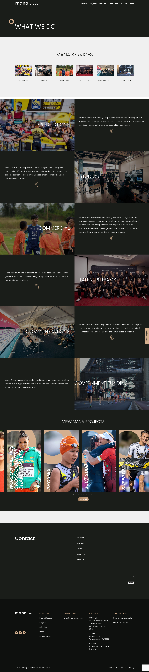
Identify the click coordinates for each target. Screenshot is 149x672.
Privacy (131, 667)
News (41, 631)
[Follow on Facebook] (16, 632)
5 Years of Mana (127, 4)
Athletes (102, 4)
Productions (23, 80)
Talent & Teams (85, 80)
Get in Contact (147, 336)
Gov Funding (126, 80)
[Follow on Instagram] (20, 632)
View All (83, 499)
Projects (93, 4)
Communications (105, 80)
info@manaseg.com (73, 618)
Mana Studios (45, 618)
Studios (84, 4)
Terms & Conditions (117, 667)
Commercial (64, 80)
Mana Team (113, 4)
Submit (131, 583)
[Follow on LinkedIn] (24, 632)
